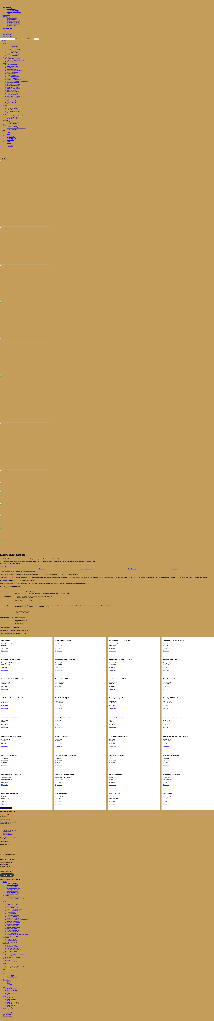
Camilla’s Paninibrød (12, 885)
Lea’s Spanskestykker (12, 889)
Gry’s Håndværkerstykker (13, 888)
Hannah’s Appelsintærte (13, 921)
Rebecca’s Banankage (12, 931)
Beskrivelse (42, 569)
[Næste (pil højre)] (2, 1020)
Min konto (6, 833)
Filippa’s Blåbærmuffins (13, 916)
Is (3, 974)
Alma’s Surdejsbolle (12, 883)
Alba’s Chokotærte (12, 903)
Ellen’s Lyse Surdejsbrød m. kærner (16, 898)
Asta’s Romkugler (11, 906)
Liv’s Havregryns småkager (14, 949)
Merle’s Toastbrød (11, 900)
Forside (2, 159)
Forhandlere (175, 569)
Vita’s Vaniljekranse (12, 951)
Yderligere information (87, 569)
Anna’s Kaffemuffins (12, 904)
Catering (9, 983)
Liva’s (8, 972)
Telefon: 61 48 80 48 (5, 871)
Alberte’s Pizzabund (12, 965)
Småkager (6, 943)
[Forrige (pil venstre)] (0, 1020)
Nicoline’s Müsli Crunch (13, 957)
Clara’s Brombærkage (12, 910)
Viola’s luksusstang (12, 942)
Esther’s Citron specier (13, 948)
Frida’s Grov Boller (12, 886)
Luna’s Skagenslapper (12, 891)
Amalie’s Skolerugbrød (13, 960)
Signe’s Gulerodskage (12, 936)
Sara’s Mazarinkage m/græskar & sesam (17, 934)
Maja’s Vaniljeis (11, 975)
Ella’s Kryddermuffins (12, 913)
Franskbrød (6, 895)
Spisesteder (10, 984)
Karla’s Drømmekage (12, 925)
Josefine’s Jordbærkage (13, 924)
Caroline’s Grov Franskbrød (14, 897)
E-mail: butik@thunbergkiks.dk (8, 869)
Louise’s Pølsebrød (12, 968)
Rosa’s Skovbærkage (12, 933)
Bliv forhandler (7, 831)
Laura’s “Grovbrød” (12, 961)
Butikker (9, 981)
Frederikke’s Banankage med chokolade (17, 919)
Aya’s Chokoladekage (12, 907)
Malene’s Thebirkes (12, 939)
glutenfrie (5, 580)
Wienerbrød (6, 937)
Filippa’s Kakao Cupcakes (14, 918)
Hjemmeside (4, 651)
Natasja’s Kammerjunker (13, 927)
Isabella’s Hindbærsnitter (13, 922)
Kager (5, 901)
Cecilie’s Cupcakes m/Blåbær (14, 909)
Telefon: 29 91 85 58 (5, 823)
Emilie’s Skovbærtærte (13, 915)
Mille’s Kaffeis (10, 978)
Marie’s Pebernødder (12, 946)
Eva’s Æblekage (11, 912)
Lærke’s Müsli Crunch (13, 955)
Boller (6, 159)
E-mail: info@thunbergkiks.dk (8, 822)
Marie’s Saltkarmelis (12, 977)
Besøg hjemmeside (7, 875)
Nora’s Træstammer (12, 928)
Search (36, 39)
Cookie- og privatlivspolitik (10, 830)
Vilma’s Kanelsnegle (12, 940)
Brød (4, 963)
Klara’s (8, 971)
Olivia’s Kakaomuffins (13, 930)
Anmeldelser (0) (132, 569)
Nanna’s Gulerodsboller (13, 892)
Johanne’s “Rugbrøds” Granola (15, 954)
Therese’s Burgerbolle (12, 894)
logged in (9, 633)
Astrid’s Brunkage (11, 945)
